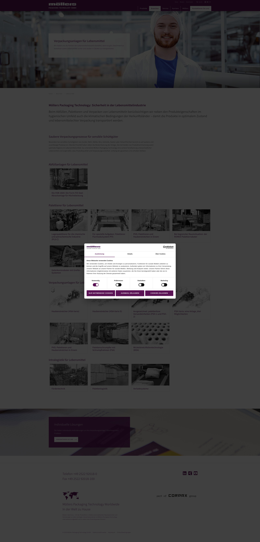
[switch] (118, 284)
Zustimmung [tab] (99, 254)
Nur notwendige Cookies (101, 293)
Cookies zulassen (159, 293)
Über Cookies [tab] (160, 254)
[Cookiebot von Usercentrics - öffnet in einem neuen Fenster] (164, 247)
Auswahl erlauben (130, 293)
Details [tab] (130, 254)
